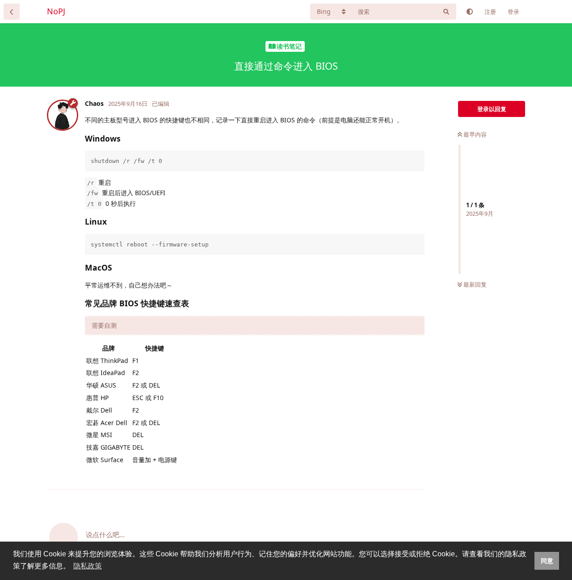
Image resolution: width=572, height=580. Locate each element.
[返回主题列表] (12, 12)
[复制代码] (416, 158)
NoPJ (56, 11)
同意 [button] (547, 560)
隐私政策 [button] (87, 566)
